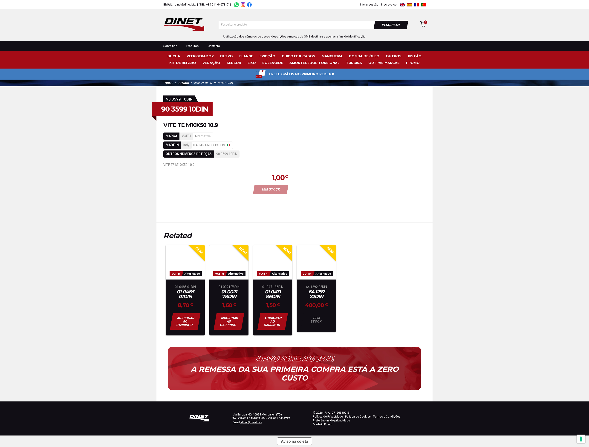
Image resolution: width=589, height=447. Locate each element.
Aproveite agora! (294, 358)
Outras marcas (384, 63)
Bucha (173, 56)
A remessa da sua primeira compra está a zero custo (294, 373)
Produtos (192, 46)
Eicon (328, 424)
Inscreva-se (388, 4)
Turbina (354, 63)
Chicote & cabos (298, 56)
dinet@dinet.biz (185, 4)
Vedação (211, 63)
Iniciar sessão (369, 4)
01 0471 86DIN (273, 294)
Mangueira (332, 56)
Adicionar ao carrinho (185, 321)
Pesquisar (391, 25)
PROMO (413, 63)
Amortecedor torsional (314, 63)
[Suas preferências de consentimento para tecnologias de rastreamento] (581, 439)
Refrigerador (200, 56)
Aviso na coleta (294, 441)
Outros (393, 56)
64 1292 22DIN (316, 294)
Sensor (234, 63)
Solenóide (272, 63)
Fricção (267, 56)
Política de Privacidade (328, 416)
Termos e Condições (386, 416)
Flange (246, 56)
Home (169, 83)
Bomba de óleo (364, 56)
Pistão (415, 56)
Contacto (214, 46)
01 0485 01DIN (185, 294)
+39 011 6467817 (217, 4)
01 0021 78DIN (229, 294)
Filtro (226, 56)
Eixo (252, 63)
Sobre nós (170, 46)
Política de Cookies (358, 416)
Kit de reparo (182, 63)
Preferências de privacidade (331, 420)
